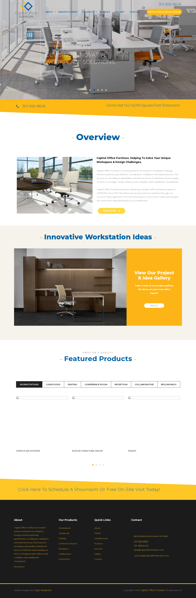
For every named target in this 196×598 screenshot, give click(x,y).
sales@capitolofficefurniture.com (149, 550)
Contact (135, 12)
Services (105, 12)
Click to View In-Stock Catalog (164, 12)
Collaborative (144, 384)
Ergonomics (168, 384)
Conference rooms (68, 543)
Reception (121, 384)
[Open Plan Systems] (42, 422)
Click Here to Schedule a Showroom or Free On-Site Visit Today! (89, 489)
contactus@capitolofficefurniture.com (151, 555)
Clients (97, 533)
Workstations (29, 384)
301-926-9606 (170, 4)
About (49, 12)
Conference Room (96, 384)
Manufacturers (67, 12)
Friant (132, 451)
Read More (19, 567)
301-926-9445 (141, 545)
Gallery (120, 12)
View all (154, 305)
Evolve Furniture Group (87, 451)
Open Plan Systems (28, 451)
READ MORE (110, 210)
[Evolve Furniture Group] (98, 422)
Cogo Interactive (43, 590)
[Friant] (154, 422)
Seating (72, 384)
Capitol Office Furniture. (152, 590)
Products (98, 543)
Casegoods (53, 384)
